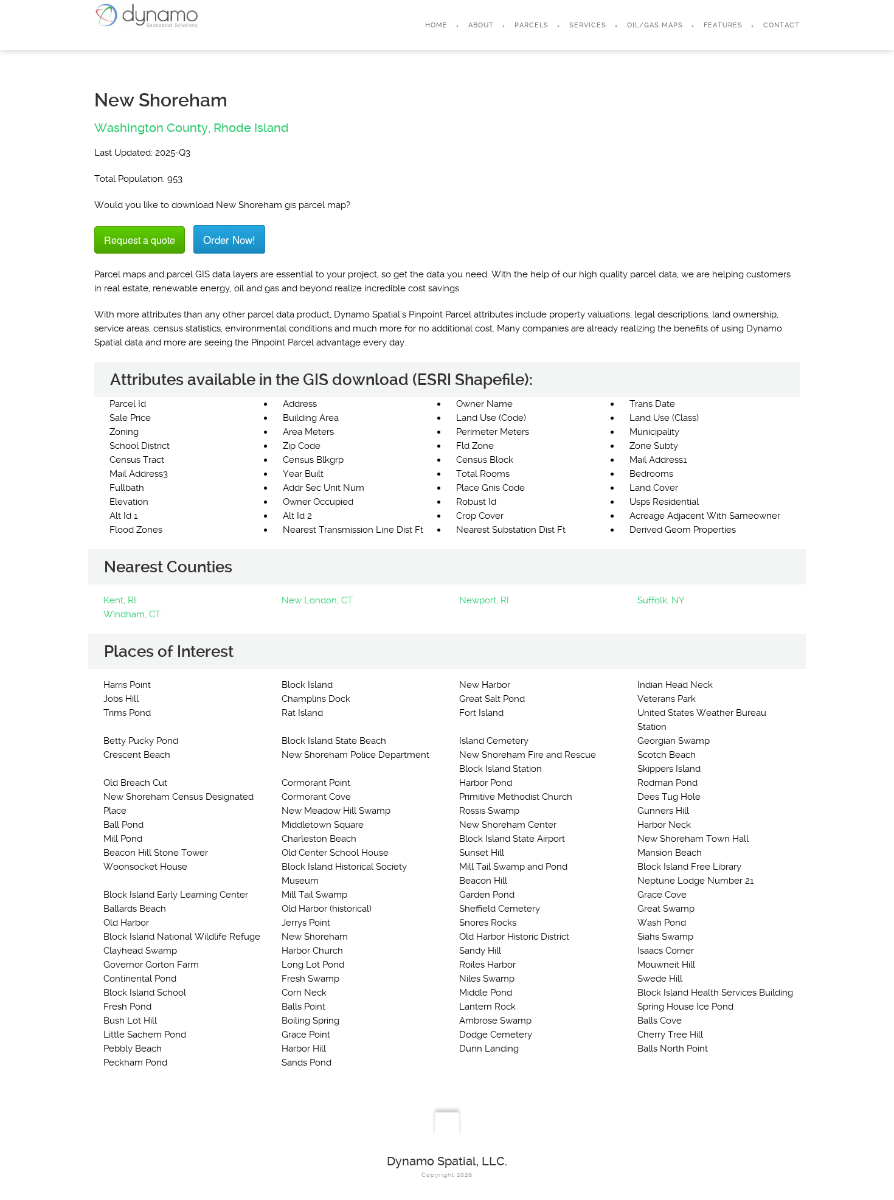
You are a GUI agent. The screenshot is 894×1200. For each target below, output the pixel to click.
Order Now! (229, 239)
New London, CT (317, 600)
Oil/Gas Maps (655, 25)
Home (436, 25)
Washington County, (152, 127)
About (481, 25)
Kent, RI (119, 600)
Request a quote (139, 240)
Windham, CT (132, 614)
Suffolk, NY (661, 600)
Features (723, 25)
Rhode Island (251, 127)
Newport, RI (484, 600)
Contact (781, 25)
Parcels (532, 25)
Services (587, 25)
